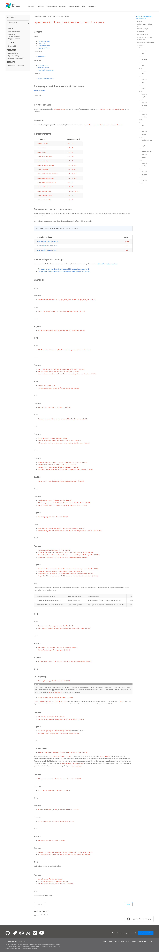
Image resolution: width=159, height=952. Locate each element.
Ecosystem (91, 6)
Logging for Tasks (14, 39)
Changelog (140, 45)
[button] (12, 17)
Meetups (41, 6)
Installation (140, 32)
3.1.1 (140, 123)
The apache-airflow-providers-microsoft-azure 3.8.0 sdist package (59, 269)
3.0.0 (140, 137)
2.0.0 (140, 149)
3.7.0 (140, 68)
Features (144, 51)
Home (36, 16)
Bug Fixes (144, 59)
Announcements (74, 6)
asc (82, 269)
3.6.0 (140, 77)
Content (139, 21)
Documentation (52, 6)
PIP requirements (142, 34)
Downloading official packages (146, 42)
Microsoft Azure (39, 91)
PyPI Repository (13, 56)
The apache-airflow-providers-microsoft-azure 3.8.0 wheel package (59, 271)
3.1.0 (140, 128)
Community (31, 6)
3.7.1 (140, 62)
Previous (39, 904)
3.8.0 (140, 48)
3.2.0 (140, 111)
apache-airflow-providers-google (47, 241)
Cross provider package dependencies (144, 38)
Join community (146, 933)
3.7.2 (140, 56)
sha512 (86, 269)
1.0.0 (140, 183)
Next (128, 904)
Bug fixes (144, 157)
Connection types (14, 32)
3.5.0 (140, 85)
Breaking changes (147, 140)
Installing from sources (15, 58)
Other (143, 108)
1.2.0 (140, 169)
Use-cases (62, 6)
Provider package (142, 29)
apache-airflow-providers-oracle (47, 246)
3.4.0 (140, 91)
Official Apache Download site (107, 264)
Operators (11, 34)
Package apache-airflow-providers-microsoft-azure (145, 25)
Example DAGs (13, 53)
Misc (143, 54)
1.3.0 (140, 160)
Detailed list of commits (16, 65)
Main (141, 120)
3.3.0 (140, 100)
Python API (12, 46)
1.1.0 (140, 177)
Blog (83, 6)
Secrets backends (14, 36)
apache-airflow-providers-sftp (46, 250)
